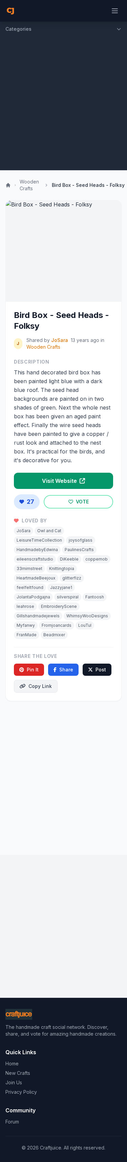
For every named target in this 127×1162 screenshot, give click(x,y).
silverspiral (68, 596)
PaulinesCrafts (79, 549)
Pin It (33, 669)
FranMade (27, 634)
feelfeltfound (30, 587)
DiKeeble (69, 559)
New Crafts (17, 1073)
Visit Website (60, 480)
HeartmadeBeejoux (36, 577)
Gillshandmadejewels (38, 615)
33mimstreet (29, 568)
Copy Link (40, 686)
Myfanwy (26, 625)
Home (12, 1063)
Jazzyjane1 (61, 587)
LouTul (84, 625)
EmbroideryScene (59, 606)
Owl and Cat (49, 530)
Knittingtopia (61, 568)
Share (66, 669)
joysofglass (80, 540)
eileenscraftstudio (35, 559)
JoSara (59, 340)
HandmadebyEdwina (37, 549)
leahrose (25, 606)
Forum (12, 1121)
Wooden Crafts (29, 185)
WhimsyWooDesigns (87, 615)
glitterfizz (71, 577)
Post (101, 669)
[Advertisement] (63, 103)
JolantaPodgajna (33, 596)
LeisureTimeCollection (39, 540)
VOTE (82, 501)
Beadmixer (54, 634)
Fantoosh (94, 596)
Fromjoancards (56, 625)
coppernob (96, 559)
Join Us (13, 1082)
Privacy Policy (21, 1092)
